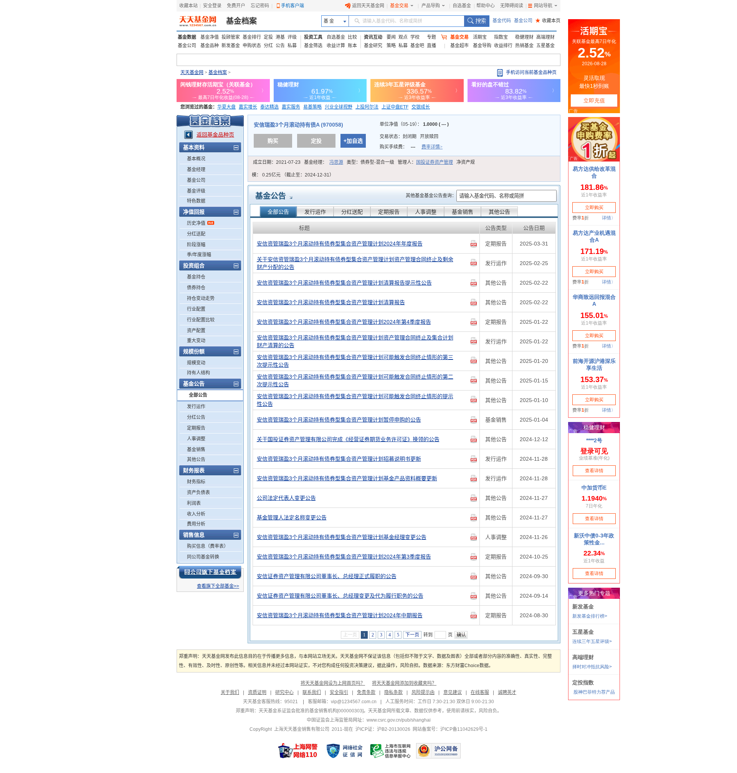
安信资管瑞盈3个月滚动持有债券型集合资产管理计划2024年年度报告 (340, 244)
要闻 (391, 37)
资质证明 (257, 692)
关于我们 (230, 692)
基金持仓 (196, 277)
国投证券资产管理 (434, 162)
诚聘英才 (507, 692)
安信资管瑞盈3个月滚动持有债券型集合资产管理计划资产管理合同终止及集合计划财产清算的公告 (355, 341)
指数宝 (501, 37)
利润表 (194, 503)
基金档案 (241, 21)
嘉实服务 (291, 107)
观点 (403, 37)
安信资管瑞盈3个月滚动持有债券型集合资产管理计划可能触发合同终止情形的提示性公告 (355, 400)
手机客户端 (292, 5)
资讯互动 (373, 37)
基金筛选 (313, 45)
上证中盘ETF (395, 107)
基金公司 (523, 20)
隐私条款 (393, 692)
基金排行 (252, 37)
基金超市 (459, 45)
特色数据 (196, 201)
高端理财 (545, 37)
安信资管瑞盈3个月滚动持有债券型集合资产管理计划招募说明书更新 (339, 459)
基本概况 (196, 159)
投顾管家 (230, 37)
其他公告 (196, 459)
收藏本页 (547, 20)
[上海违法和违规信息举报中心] (391, 750)
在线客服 (480, 692)
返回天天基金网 (368, 5)
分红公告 (196, 417)
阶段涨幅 (196, 244)
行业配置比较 (201, 320)
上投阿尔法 (366, 107)
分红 (268, 45)
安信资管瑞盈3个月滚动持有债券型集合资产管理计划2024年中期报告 (340, 615)
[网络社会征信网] (344, 750)
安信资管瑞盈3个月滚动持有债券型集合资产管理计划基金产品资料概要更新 (347, 478)
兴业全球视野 (338, 107)
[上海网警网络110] (298, 750)
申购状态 (252, 45)
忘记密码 (260, 5)
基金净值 (209, 37)
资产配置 (196, 330)
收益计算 (336, 45)
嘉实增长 (248, 107)
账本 (352, 45)
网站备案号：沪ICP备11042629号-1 (450, 729)
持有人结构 (198, 373)
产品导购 (430, 5)
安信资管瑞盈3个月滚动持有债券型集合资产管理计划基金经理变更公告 (341, 537)
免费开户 (236, 5)
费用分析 (196, 524)
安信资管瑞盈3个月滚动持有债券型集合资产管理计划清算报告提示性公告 (344, 283)
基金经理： (323, 162)
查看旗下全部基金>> (218, 586)
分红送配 (196, 234)
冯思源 (336, 162)
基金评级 (196, 191)
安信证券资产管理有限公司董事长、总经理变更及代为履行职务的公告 (340, 596)
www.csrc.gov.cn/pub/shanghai (399, 720)
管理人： (425, 162)
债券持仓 (196, 287)
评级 (292, 37)
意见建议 (452, 692)
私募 (292, 45)
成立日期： (277, 162)
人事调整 (196, 439)
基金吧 (417, 45)
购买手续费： (411, 147)
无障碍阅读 (511, 5)
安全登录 (212, 5)
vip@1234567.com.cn (354, 701)
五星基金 (545, 45)
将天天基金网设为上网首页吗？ (333, 683)
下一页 (412, 635)
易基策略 (312, 107)
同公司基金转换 (203, 557)
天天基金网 (191, 72)
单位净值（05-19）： (414, 124)
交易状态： (409, 136)
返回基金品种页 (215, 135)
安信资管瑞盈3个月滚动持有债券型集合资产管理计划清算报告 (331, 302)
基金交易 (399, 5)
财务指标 (196, 482)
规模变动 (196, 363)
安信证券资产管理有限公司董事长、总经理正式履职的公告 (327, 576)
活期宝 (480, 37)
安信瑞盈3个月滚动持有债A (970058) (298, 125)
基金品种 (209, 45)
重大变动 (196, 340)
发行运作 (196, 406)
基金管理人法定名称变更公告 (292, 517)
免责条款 (366, 692)
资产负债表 (198, 492)
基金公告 (270, 196)
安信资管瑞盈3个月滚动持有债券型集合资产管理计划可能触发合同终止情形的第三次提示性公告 (355, 361)
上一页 (350, 635)
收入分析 (196, 514)
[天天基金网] (199, 21)
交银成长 (420, 107)
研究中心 (284, 692)
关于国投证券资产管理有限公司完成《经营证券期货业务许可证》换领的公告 (348, 439)
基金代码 (501, 20)
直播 (431, 45)
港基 (280, 37)
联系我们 (311, 692)
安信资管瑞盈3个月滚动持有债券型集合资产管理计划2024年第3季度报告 (344, 557)
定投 (268, 37)
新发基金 (230, 45)
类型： (370, 162)
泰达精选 (269, 107)
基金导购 (482, 45)
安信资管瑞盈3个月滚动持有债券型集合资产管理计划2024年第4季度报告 (344, 322)
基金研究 (373, 45)
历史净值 (196, 223)
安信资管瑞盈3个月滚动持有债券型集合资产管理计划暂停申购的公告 (339, 420)
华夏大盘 (226, 107)
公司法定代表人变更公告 (286, 498)
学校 (415, 37)
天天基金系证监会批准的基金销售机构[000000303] (311, 711)
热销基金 (524, 45)
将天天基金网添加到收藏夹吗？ (404, 683)
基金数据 (187, 37)
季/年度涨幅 (199, 254)
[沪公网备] (438, 750)
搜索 (476, 21)
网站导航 (543, 5)
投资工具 (313, 37)
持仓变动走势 (201, 298)
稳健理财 (524, 37)
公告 (280, 45)
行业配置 (196, 309)
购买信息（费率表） (207, 546)
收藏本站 (188, 5)
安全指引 (339, 692)
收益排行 (503, 45)
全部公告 (198, 395)
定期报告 (196, 428)
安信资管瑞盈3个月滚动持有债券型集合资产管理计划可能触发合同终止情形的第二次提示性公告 (355, 380)
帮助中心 (485, 5)
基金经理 (196, 169)
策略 (391, 45)
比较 (352, 37)
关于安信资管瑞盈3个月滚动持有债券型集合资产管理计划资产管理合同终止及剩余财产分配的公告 (355, 263)
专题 (431, 37)
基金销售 (196, 449)
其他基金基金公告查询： (431, 195)
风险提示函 (423, 692)
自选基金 (462, 5)
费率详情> (432, 147)
